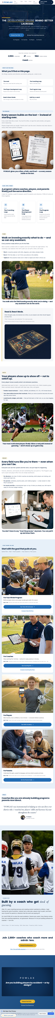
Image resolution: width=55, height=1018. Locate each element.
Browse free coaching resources (35, 35)
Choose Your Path (15, 35)
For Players (31, 39)
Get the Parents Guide (26, 780)
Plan (22, 1)
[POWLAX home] (7, 2)
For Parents (39, 39)
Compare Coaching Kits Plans (27, 669)
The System (15, 2)
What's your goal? (8, 1015)
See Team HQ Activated (26, 607)
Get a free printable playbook (18, 949)
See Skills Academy (26, 724)
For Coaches (24, 39)
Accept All (51, 1013)
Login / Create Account (43, 2)
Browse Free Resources (26, 945)
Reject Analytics (42, 1013)
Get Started (35, 2)
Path (26, 1)
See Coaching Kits (26, 665)
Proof (30, 1)
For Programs (16, 39)
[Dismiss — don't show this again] (15, 1016)
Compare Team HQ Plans (27, 610)
